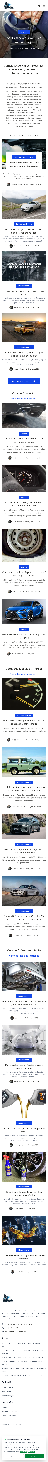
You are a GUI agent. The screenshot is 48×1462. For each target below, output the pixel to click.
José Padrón (6, 1391)
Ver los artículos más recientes (24, 381)
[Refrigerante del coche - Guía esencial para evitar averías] (24, 154)
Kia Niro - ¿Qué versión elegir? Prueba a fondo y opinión (23, 1375)
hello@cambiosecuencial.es (15, 1332)
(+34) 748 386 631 (12, 1328)
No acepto (13, 1456)
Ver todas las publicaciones (24, 398)
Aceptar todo (34, 1456)
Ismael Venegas (8, 1396)
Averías (24, 32)
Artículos (6, 1338)
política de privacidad (27, 1452)
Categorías (7, 1402)
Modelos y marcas (24, 347)
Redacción (7, 1382)
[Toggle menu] (44, 5)
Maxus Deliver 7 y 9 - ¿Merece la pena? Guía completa (22, 1357)
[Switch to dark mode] (39, 6)
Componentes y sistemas (24, 157)
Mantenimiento (24, 286)
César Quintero (7, 1387)
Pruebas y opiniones (24, 224)
